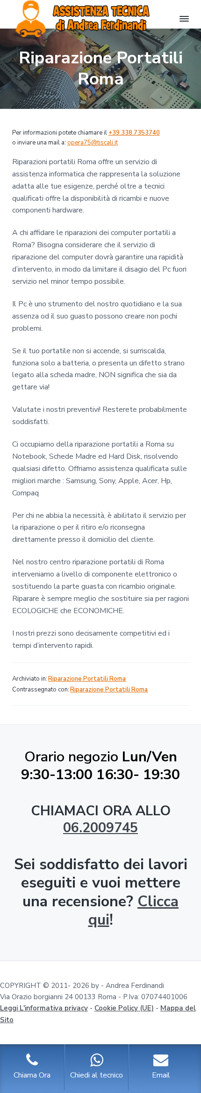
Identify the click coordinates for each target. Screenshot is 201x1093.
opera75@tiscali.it (92, 142)
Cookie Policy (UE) (124, 1008)
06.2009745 (100, 828)
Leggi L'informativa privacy (44, 1008)
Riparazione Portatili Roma (87, 679)
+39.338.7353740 (134, 133)
